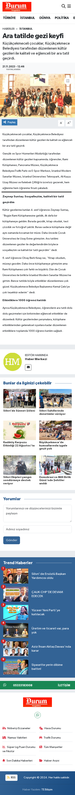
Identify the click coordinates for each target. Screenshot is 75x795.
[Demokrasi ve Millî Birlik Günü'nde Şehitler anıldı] (55, 465)
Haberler (8, 29)
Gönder (11, 540)
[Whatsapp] (37, 715)
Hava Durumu (52, 728)
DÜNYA (44, 18)
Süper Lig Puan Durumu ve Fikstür (19, 749)
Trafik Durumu (52, 737)
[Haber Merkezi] (12, 361)
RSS (13, 777)
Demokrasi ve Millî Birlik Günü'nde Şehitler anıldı (55, 480)
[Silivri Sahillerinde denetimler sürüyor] (55, 398)
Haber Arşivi (51, 760)
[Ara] (64, 6)
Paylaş (12, 122)
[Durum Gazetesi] (16, 6)
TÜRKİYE (9, 18)
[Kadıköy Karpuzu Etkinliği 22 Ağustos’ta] (19, 430)
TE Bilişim (46, 789)
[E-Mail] (28, 367)
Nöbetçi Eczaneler (18, 728)
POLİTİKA (62, 18)
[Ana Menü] (69, 6)
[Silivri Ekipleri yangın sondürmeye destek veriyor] (19, 465)
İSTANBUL (27, 18)
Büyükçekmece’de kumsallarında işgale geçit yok (53, 445)
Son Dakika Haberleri (19, 760)
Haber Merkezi (36, 359)
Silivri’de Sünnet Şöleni (19, 410)
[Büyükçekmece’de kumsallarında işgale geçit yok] (55, 430)
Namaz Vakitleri (17, 737)
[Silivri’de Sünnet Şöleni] (19, 398)
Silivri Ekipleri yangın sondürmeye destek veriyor (17, 480)
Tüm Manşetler (53, 747)
